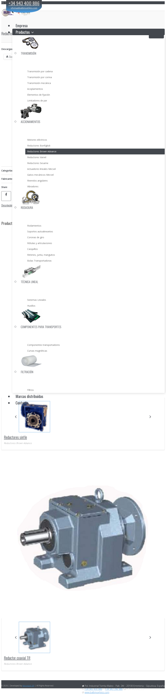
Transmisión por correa (39, 77)
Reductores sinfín (15, 437)
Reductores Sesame (37, 163)
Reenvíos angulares (37, 180)
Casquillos (32, 249)
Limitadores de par (37, 100)
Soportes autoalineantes (40, 231)
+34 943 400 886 (93, 689)
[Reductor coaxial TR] (34, 637)
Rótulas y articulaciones (39, 243)
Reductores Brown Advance (41, 151)
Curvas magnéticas (37, 350)
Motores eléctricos (37, 139)
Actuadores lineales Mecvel (41, 168)
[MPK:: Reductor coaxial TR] (83, 536)
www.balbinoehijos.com (97, 692)
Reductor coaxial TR (17, 658)
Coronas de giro (35, 237)
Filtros (30, 389)
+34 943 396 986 (114, 689)
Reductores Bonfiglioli (38, 145)
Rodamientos (34, 225)
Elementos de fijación (38, 94)
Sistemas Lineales (36, 299)
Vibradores (32, 186)
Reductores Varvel (36, 157)
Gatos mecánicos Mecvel (40, 174)
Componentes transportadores (43, 344)
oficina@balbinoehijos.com (24, 7)
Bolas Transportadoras (39, 260)
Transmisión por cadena (40, 71)
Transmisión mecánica (39, 83)
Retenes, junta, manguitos (41, 254)
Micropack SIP (28, 685)
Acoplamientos (35, 88)
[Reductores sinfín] (34, 416)
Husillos (31, 305)
